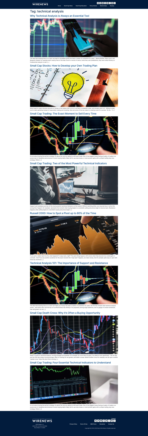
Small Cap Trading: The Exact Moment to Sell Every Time (63, 113)
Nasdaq (112, 5)
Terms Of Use (83, 424)
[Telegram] (112, 3)
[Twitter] (100, 3)
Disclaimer (102, 424)
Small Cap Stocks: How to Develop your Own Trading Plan (63, 65)
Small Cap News (68, 5)
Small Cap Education (81, 5)
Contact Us (111, 424)
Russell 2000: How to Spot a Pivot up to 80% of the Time (63, 213)
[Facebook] (98, 3)
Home (59, 5)
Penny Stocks (93, 5)
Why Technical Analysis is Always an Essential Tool (59, 15)
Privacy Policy (73, 424)
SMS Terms (93, 424)
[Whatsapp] (115, 3)
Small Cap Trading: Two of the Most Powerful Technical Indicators (68, 163)
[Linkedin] (107, 3)
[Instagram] (105, 3)
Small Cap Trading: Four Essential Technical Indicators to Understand (70, 362)
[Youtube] (103, 3)
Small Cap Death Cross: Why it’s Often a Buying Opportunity (65, 312)
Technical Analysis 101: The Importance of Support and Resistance (69, 263)
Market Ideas (103, 5)
